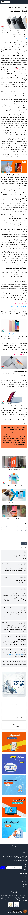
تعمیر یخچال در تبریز (20, 718)
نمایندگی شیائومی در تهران (14, 469)
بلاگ (23, 7)
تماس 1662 (4, 2)
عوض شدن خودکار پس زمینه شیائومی (14, 518)
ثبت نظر (24, 543)
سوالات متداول (24, 882)
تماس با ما (24, 887)
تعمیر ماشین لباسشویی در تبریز (18, 704)
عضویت (3, 868)
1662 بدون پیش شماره (17, 911)
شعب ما (25, 879)
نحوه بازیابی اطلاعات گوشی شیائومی (14, 485)
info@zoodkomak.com (19, 861)
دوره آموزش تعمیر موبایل (14, 502)
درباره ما (25, 884)
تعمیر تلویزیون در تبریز (20, 711)
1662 (24, 863)
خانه (26, 7)
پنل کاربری (24, 876)
